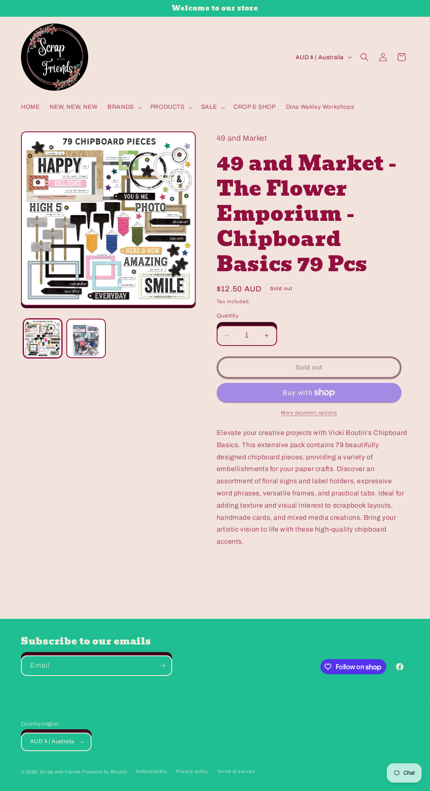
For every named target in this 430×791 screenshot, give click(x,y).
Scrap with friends (60, 771)
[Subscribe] (162, 665)
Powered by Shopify (105, 771)
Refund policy (151, 771)
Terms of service (236, 771)
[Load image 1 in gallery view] (42, 338)
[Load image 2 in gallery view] (85, 338)
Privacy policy (192, 771)
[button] (123, 107)
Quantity (228, 316)
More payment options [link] (309, 413)
